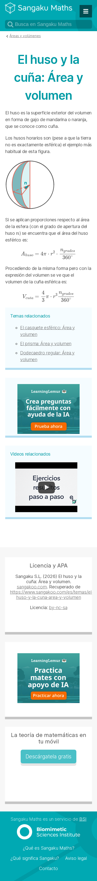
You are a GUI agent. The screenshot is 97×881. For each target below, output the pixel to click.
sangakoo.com (32, 586)
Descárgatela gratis (48, 756)
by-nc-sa (58, 607)
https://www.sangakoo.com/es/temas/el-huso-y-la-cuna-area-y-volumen (51, 594)
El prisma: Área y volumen (45, 343)
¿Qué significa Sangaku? (34, 858)
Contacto (48, 868)
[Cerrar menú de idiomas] (86, 11)
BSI (83, 819)
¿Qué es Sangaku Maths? (48, 848)
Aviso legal (76, 858)
